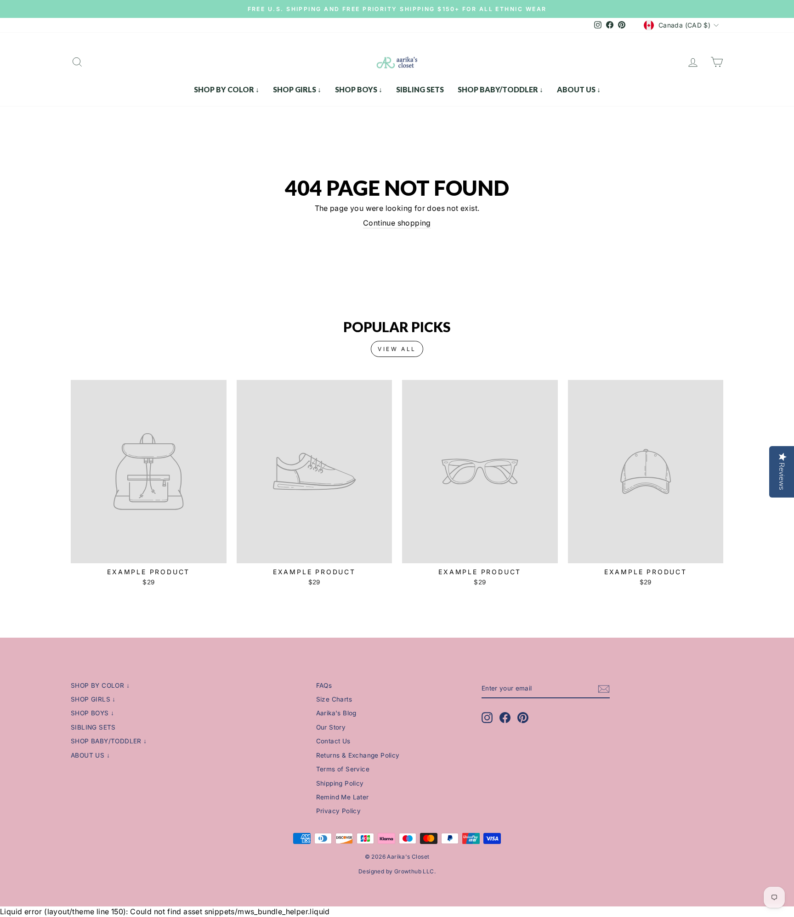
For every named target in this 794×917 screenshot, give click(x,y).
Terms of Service (342, 769)
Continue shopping (397, 222)
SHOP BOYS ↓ (358, 89)
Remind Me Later (342, 797)
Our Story (331, 727)
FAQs (324, 685)
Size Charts (334, 699)
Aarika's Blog (336, 713)
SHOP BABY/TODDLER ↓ (500, 89)
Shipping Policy (340, 783)
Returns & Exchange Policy (358, 755)
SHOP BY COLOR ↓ (226, 89)
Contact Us (333, 741)
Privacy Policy (338, 811)
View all (397, 348)
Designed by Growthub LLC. (397, 871)
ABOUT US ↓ (579, 89)
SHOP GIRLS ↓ (297, 89)
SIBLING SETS (420, 89)
